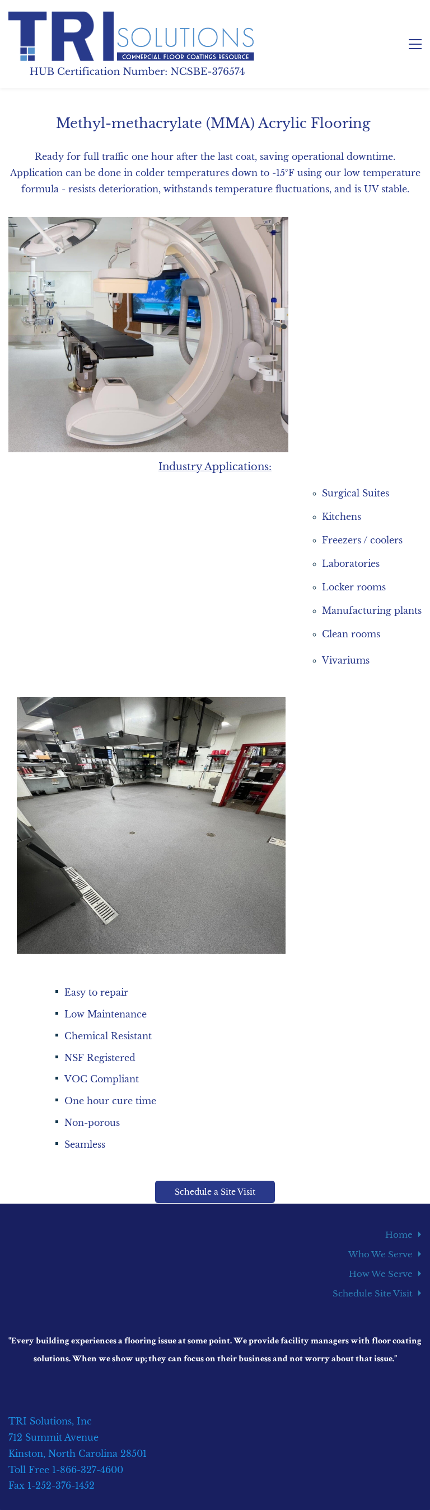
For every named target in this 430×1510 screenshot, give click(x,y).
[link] (148, 224)
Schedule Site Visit (373, 1293)
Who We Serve (380, 1254)
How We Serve (381, 1273)
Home (399, 1234)
